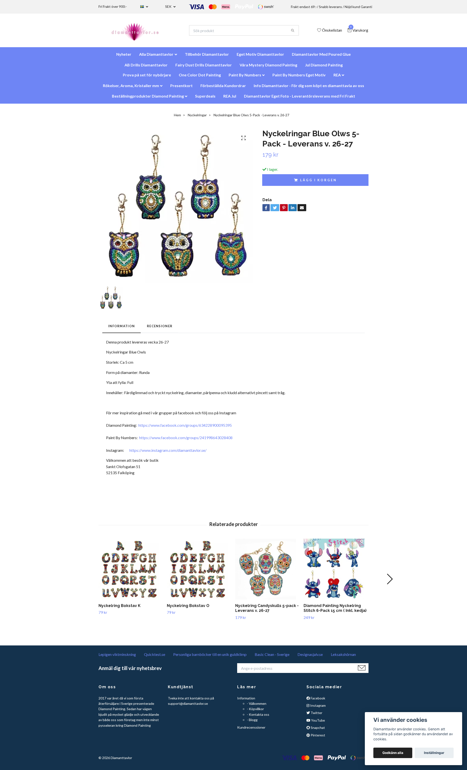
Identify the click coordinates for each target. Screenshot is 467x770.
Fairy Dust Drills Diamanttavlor (203, 67)
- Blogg (252, 722)
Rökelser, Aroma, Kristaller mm (131, 88)
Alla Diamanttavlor (156, 56)
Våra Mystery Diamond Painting (268, 67)
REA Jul (229, 98)
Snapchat (317, 730)
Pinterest (317, 737)
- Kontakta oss (258, 717)
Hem (177, 117)
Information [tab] (121, 328)
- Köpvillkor (255, 711)
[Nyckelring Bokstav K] (131, 571)
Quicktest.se (154, 656)
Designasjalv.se (310, 656)
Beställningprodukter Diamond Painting (148, 98)
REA (337, 77)
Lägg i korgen (318, 182)
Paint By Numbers (245, 77)
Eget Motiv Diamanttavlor (260, 56)
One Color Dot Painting (200, 77)
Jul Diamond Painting (324, 67)
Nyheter (123, 56)
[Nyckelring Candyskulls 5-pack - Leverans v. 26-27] (267, 571)
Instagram (317, 708)
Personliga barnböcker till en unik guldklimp (210, 656)
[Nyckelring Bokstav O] (199, 571)
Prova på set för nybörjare (147, 77)
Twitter (316, 715)
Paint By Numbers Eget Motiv (299, 77)
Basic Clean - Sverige (272, 656)
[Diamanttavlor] (139, 32)
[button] (389, 581)
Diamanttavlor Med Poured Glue (321, 56)
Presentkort (181, 88)
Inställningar (434, 753)
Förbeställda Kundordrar (223, 88)
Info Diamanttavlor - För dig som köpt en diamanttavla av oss (309, 88)
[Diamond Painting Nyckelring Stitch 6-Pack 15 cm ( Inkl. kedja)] (336, 571)
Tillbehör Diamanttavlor (207, 56)
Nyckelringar (197, 117)
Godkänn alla (392, 753)
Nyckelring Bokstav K (120, 608)
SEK (168, 6)
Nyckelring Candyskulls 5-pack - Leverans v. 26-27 (267, 611)
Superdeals (205, 98)
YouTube (317, 723)
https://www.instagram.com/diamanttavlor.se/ (168, 452)
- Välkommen (256, 706)
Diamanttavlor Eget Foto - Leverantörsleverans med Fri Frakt (299, 98)
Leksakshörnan (343, 656)
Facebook (317, 700)
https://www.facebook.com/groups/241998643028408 (186, 440)
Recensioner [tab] (159, 328)
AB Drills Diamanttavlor (146, 67)
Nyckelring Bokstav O (188, 608)
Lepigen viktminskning (117, 656)
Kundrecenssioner (251, 730)
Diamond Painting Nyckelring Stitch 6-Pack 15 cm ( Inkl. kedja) (335, 611)
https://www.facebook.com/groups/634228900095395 (185, 427)
